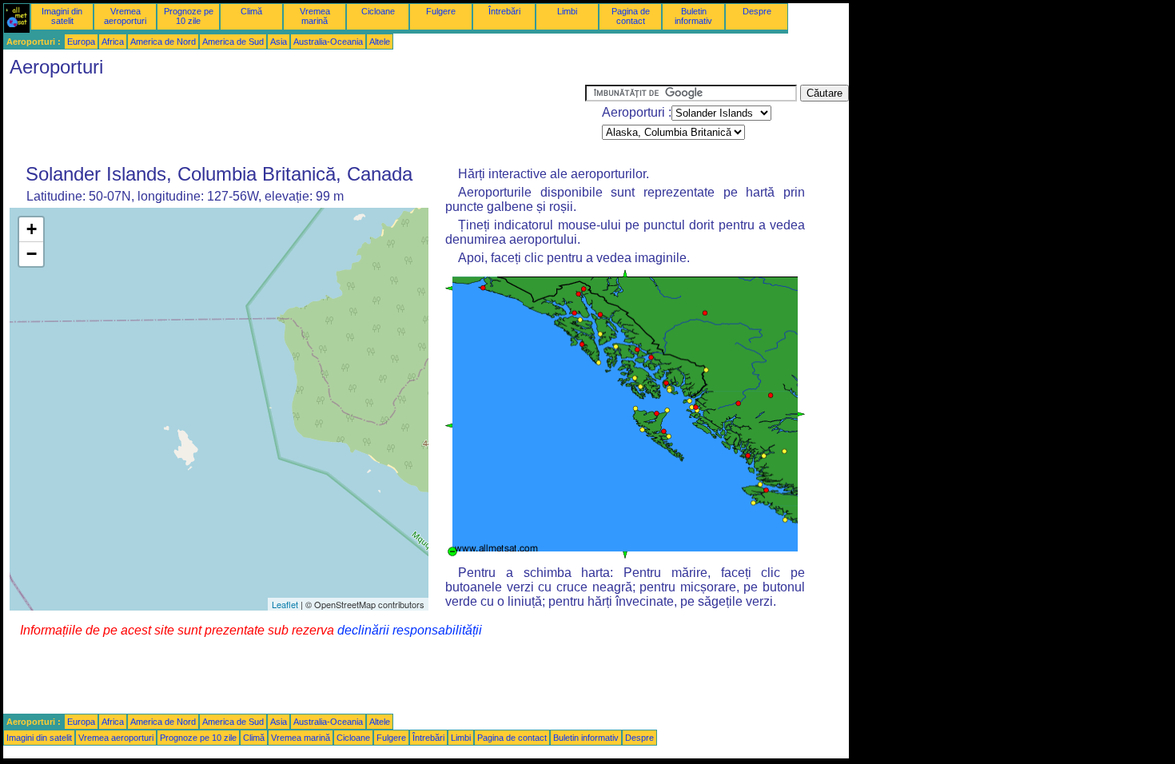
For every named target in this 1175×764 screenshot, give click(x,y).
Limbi (567, 11)
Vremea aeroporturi (125, 16)
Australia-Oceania (328, 41)
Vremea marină (315, 16)
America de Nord (163, 41)
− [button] (31, 254)
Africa (113, 41)
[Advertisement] (294, 121)
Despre (757, 11)
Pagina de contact (630, 16)
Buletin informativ (693, 16)
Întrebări (504, 11)
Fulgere (441, 11)
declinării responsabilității (409, 630)
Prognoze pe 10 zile (188, 16)
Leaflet (285, 604)
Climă (251, 11)
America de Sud (233, 41)
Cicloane (378, 11)
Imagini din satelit (62, 16)
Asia (278, 41)
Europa (81, 41)
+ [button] (31, 229)
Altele (379, 41)
